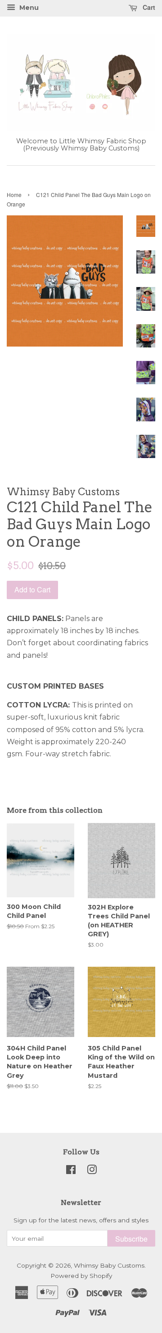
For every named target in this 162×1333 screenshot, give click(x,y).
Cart (148, 7)
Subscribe (131, 1239)
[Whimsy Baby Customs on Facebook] (71, 1171)
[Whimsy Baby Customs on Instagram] (92, 1171)
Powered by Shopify (81, 1275)
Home (14, 194)
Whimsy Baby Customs (109, 1265)
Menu (28, 8)
